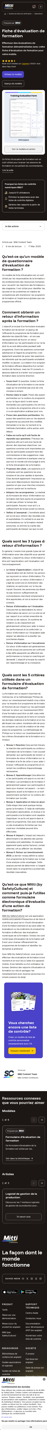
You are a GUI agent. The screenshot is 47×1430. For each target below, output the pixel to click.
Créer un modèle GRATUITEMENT (23, 750)
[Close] (42, 672)
